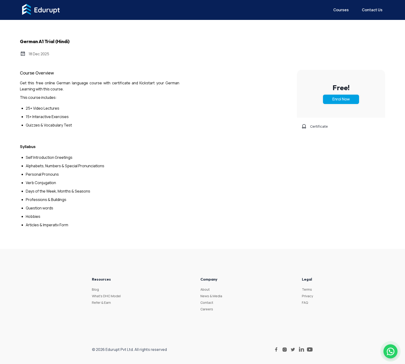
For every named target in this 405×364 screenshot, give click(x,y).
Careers (206, 309)
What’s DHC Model (106, 296)
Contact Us (372, 9)
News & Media (211, 296)
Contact (206, 302)
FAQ (305, 302)
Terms (307, 289)
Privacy (307, 296)
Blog (95, 289)
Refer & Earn (101, 302)
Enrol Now (341, 99)
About (205, 289)
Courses (341, 9)
